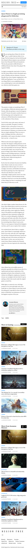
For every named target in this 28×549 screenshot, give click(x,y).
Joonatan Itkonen (7, 21)
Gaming (3, 11)
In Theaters (4, 469)
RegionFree (7, 547)
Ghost (18, 547)
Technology (4, 493)
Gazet (22, 547)
